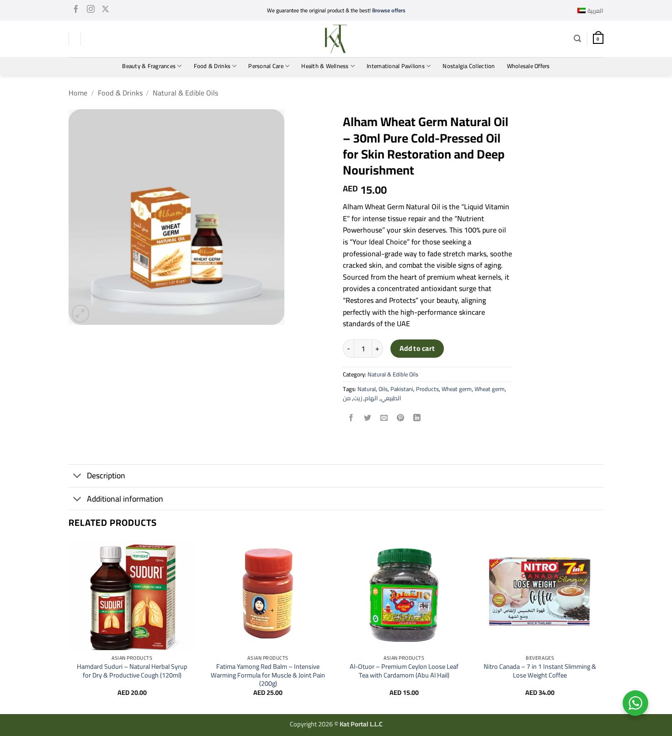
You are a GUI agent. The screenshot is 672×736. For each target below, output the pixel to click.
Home (78, 93)
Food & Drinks (212, 65)
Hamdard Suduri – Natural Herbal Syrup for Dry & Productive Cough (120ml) (132, 670)
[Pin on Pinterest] (400, 418)
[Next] (603, 626)
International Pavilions (396, 65)
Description (106, 475)
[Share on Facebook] (351, 418)
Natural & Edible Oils (185, 93)
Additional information (125, 498)
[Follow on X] (105, 10)
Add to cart (417, 348)
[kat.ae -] (336, 39)
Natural (366, 388)
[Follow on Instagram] (90, 10)
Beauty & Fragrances (149, 65)
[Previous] (69, 626)
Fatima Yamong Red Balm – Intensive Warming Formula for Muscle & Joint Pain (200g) (268, 675)
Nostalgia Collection (469, 65)
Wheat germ (457, 388)
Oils (383, 388)
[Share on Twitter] (367, 418)
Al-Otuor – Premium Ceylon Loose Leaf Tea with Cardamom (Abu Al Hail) (404, 670)
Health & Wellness (324, 65)
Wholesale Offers (528, 65)
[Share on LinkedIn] (417, 418)
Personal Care (265, 65)
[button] (577, 39)
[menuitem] (590, 10)
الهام (371, 397)
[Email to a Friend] (384, 418)
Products (427, 388)
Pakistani (401, 388)
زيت (357, 397)
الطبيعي (391, 397)
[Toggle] (77, 477)
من (347, 397)
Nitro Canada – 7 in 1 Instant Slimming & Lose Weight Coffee (540, 670)
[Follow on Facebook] (76, 10)
